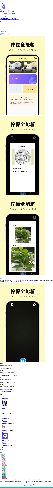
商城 (3, 466)
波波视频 (4, 398)
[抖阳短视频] (4, 443)
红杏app (4, 413)
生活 (3, 462)
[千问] (5, 438)
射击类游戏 (4, 478)
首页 (2, 3)
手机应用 (3, 4)
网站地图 (25, 485)
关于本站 (22, 485)
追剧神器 (4, 474)
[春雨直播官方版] (4, 421)
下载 (2, 400)
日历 (25, 280)
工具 (7, 281)
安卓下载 (13, 13)
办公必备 (4, 475)
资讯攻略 (3, 6)
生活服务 (4, 470)
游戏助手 (4, 476)
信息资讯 (4, 460)
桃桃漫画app (5, 430)
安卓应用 (4, 465)
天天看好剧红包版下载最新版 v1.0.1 (7, 391)
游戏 (3, 457)
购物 (3, 454)
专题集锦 (3, 8)
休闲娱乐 (4, 458)
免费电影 (4, 477)
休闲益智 (4, 469)
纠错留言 (2, 33)
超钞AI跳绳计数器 (6, 418)
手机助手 (4, 472)
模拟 (3, 456)
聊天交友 (4, 461)
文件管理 (1, 21)
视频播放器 (4, 471)
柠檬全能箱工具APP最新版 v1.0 (9, 19)
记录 (3, 467)
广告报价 (31, 485)
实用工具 (3, 7)
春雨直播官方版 (5, 423)
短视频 (3, 455)
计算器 (30, 280)
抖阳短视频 (4, 445)
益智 (3, 459)
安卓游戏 (4, 464)
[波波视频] (3, 396)
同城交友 (4, 473)
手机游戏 (3, 5)
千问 (3, 440)
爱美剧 (3, 408)
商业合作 (28, 485)
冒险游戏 (4, 468)
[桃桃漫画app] (3, 428)
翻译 (32, 280)
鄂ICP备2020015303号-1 (23, 484)
